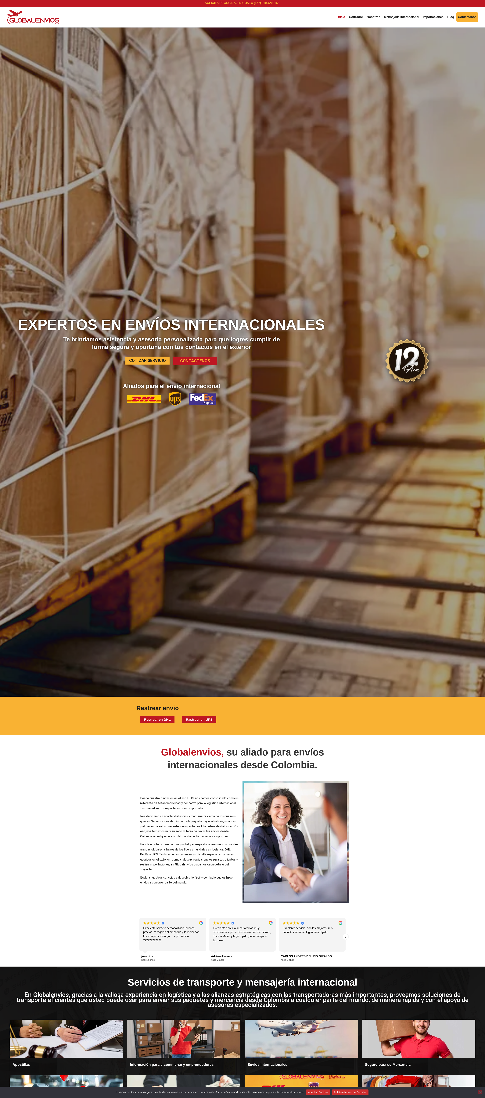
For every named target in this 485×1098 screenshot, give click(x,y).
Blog (450, 17)
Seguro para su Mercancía (388, 1065)
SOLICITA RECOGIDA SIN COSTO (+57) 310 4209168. (242, 3)
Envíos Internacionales (267, 1065)
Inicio (341, 17)
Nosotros (373, 17)
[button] (345, 937)
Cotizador (356, 17)
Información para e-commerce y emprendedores (172, 1065)
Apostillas (21, 1065)
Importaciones (433, 17)
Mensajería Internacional (401, 17)
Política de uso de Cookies (350, 1092)
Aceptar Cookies (318, 1092)
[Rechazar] (480, 1092)
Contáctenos (467, 17)
